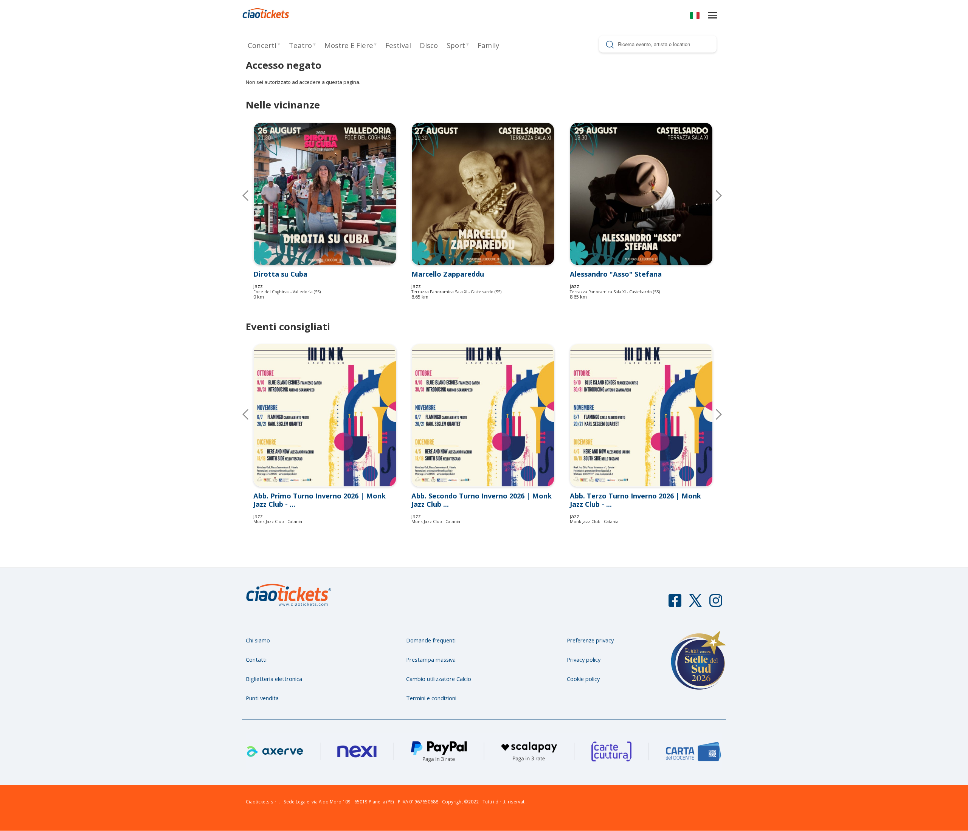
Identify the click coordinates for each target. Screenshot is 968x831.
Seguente (712, 195)
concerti (262, 45)
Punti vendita (262, 698)
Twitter (695, 604)
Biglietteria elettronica (274, 678)
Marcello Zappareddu (447, 274)
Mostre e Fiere (348, 45)
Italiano (695, 17)
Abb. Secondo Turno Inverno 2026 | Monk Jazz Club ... (481, 500)
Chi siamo (258, 640)
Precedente (251, 195)
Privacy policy (583, 659)
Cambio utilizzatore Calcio (438, 678)
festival (398, 45)
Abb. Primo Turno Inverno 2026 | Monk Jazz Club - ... (319, 500)
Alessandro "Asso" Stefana (616, 274)
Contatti (256, 659)
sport (456, 45)
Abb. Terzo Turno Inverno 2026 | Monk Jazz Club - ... (635, 500)
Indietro (251, 414)
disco (429, 45)
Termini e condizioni (431, 698)
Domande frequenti (431, 640)
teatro (300, 45)
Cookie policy (583, 678)
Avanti (712, 414)
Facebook (675, 604)
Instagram (715, 604)
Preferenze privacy (590, 640)
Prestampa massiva (431, 659)
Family (488, 45)
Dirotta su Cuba (280, 274)
